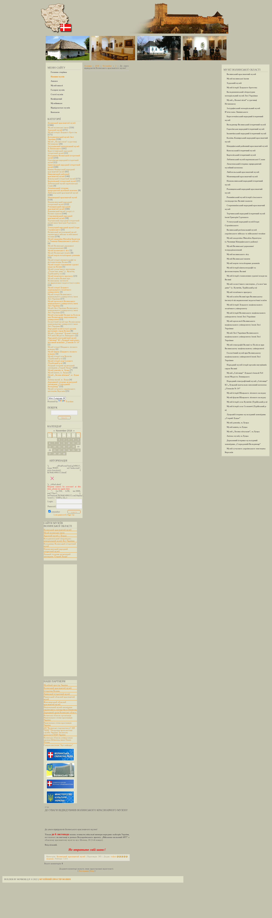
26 (78, 450)
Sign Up (70, 515)
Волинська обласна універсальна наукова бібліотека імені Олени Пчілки (58, 740)
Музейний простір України (56, 685)
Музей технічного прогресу (60, 276)
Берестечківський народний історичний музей (60, 152)
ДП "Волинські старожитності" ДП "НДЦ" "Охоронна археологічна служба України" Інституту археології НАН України (59, 731)
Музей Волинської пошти (59, 253)
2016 (97, 66)
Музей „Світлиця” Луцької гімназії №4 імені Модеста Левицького (63, 334)
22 (59, 450)
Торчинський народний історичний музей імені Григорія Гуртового (63, 221)
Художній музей (55, 130)
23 (64, 450)
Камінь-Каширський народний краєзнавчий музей (61, 170)
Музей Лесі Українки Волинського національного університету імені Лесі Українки (63, 310)
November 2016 (64, 430)
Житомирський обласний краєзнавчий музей (55, 703)
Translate (69, 401)
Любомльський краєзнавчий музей (63, 193)
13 (50, 447)
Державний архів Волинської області (60, 712)
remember (55, 512)
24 (69, 450)
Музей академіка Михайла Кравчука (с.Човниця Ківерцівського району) (64, 240)
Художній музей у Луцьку (55, 536)
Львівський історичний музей (57, 694)
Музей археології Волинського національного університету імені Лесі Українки (63, 303)
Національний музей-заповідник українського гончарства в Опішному (60, 708)
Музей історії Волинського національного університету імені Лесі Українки (63, 296)
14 (54, 447)
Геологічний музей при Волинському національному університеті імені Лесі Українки (64, 324)
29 (59, 454)
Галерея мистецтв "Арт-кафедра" (58, 745)
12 (78, 443)
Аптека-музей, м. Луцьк (58, 379)
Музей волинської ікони (58, 127)
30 (64, 454)
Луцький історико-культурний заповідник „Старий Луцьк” (61, 366)
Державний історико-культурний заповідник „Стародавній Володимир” (62, 384)
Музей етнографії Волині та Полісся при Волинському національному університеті (64, 317)
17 (69, 447)
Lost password (60, 515)
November (107, 66)
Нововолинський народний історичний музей (60, 203)
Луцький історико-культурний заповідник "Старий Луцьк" (57, 555)
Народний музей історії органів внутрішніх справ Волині (62, 329)
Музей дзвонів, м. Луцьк (58, 370)
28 (54, 454)
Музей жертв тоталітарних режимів (64, 255)
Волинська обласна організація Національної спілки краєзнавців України (58, 717)
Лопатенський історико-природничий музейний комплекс (63, 189)
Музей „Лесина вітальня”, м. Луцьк (63, 375)
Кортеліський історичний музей (62, 181)
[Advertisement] (58, 620)
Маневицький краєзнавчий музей (62, 197)
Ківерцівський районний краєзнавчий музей (58, 175)
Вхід (92, 871)
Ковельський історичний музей (61, 179)
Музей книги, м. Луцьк (58, 372)
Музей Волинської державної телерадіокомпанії (61, 247)
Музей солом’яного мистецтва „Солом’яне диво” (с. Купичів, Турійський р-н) (61, 271)
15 (59, 447)
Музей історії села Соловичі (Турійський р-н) (60, 362)
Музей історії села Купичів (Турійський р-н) (60, 357)
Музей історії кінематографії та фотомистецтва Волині (62, 261)
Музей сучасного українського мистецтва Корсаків (61, 390)
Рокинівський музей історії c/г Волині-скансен (61, 212)
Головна (87, 66)
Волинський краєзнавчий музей (61, 123)
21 (54, 450)
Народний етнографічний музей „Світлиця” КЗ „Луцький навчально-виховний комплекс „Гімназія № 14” (64, 340)
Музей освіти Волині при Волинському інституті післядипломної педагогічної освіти (64, 280)
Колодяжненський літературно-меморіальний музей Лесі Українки (59, 539)
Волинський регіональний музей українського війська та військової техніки (63, 234)
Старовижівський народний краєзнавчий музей (60, 217)
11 (73, 443)
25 (73, 450)
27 (50, 454)
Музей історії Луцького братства (62, 132)
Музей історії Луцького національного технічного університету (59, 289)
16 (64, 447)
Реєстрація (83, 871)
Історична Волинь (52, 691)
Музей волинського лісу (58, 250)
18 (73, 447)
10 (69, 443)
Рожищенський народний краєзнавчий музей (59, 208)
